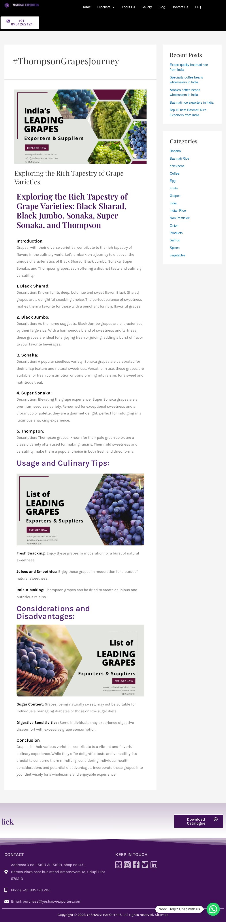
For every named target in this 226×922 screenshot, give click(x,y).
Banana (175, 151)
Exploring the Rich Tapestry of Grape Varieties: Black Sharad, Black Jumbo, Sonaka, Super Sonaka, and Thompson (72, 210)
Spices (175, 248)
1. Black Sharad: (33, 286)
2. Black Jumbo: (33, 317)
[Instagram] (127, 864)
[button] (198, 821)
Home (86, 7)
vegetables (177, 255)
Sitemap (161, 915)
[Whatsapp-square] (118, 864)
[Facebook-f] (136, 864)
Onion (174, 225)
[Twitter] (145, 864)
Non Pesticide (180, 218)
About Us (128, 7)
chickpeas (177, 166)
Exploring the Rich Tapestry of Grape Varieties (69, 177)
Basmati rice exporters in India (191, 102)
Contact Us (180, 7)
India (173, 203)
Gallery (147, 7)
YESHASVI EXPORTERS (104, 915)
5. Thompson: (30, 431)
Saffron (175, 240)
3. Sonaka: (27, 355)
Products (104, 7)
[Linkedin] (154, 864)
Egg (172, 181)
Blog (161, 7)
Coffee (174, 173)
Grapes (175, 196)
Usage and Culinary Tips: (63, 463)
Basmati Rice (179, 158)
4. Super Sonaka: (34, 393)
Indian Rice (178, 210)
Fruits (174, 188)
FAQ (198, 7)
